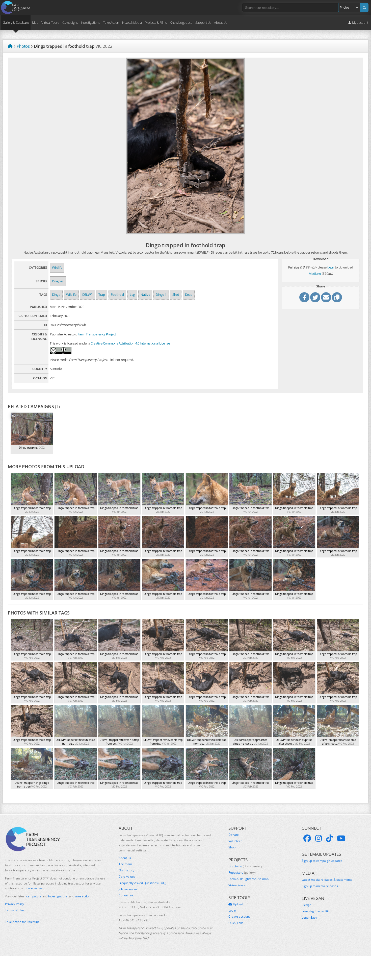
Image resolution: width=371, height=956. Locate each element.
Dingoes (58, 281)
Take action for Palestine (22, 922)
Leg (132, 294)
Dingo (56, 294)
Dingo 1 (161, 294)
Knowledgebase (181, 22)
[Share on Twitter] (315, 297)
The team (125, 864)
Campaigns (70, 22)
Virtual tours (237, 885)
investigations (58, 896)
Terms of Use (14, 910)
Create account (239, 917)
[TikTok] (329, 838)
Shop (231, 847)
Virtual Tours (50, 22)
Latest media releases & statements (327, 880)
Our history (126, 870)
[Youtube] (341, 838)
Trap (101, 294)
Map (35, 22)
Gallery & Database (16, 22)
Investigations (90, 22)
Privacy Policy (14, 904)
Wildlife (57, 267)
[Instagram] (318, 838)
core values (34, 888)
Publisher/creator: (63, 334)
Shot (175, 294)
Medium (315, 273)
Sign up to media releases (320, 886)
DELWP (87, 294)
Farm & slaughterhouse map (248, 879)
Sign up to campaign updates (322, 861)
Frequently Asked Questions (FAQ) (142, 883)
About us (125, 858)
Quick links (235, 923)
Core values (127, 877)
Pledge (306, 905)
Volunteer (235, 841)
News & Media (132, 22)
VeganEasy (309, 918)
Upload (237, 904)
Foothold (117, 294)
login (330, 267)
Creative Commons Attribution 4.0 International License (130, 343)
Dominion (245, 866)
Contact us (126, 895)
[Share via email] (326, 297)
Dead (189, 294)
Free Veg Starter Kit (315, 911)
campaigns (34, 896)
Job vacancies (128, 889)
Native (145, 294)
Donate (233, 835)
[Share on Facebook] (304, 297)
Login (232, 911)
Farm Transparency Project (97, 334)
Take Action (111, 22)
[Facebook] (307, 838)
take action (82, 896)
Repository (242, 873)
